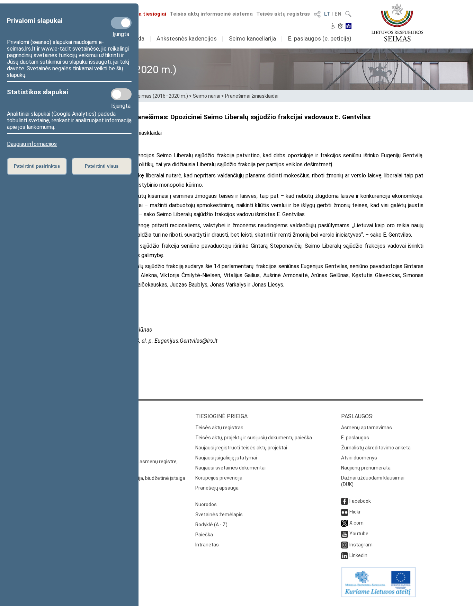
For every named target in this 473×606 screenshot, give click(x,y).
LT (327, 14)
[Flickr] (344, 512)
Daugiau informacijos (32, 144)
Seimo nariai (206, 96)
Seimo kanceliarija (252, 38)
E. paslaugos (355, 437)
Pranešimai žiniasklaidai (251, 96)
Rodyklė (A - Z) (211, 524)
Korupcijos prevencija (218, 478)
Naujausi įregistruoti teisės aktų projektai (241, 447)
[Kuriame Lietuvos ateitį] (378, 595)
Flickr (355, 512)
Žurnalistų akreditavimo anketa (376, 447)
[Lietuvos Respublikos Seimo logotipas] (397, 22)
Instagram (361, 544)
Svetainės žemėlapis (219, 514)
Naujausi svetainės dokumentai (230, 468)
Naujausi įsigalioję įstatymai (226, 457)
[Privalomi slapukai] (121, 23)
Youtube (358, 533)
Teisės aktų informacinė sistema (211, 14)
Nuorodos (206, 504)
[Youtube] (344, 533)
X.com (356, 523)
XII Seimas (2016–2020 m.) (158, 96)
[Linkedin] (344, 555)
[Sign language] (340, 26)
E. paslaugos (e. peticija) (319, 38)
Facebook (360, 501)
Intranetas (207, 544)
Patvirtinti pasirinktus (37, 166)
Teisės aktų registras (283, 14)
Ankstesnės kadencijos (187, 38)
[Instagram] (344, 544)
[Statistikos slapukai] (121, 94)
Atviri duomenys (359, 457)
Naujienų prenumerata (366, 468)
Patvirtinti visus (101, 166)
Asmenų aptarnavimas (366, 427)
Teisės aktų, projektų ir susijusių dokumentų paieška (253, 437)
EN (337, 14)
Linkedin (358, 555)
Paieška (204, 534)
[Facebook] (344, 501)
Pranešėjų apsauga (217, 488)
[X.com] (344, 523)
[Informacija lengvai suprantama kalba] (348, 26)
